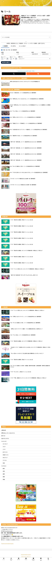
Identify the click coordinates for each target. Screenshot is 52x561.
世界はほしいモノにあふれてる (8, 433)
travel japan (3, 465)
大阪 (4, 471)
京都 (4, 474)
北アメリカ (5, 452)
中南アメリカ (5, 454)
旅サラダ (3, 435)
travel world (3, 441)
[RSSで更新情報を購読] (38, 73)
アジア (4, 446)
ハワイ (4, 449)
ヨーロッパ (5, 443)
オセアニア (5, 457)
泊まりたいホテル (5, 438)
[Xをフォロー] (14, 73)
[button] (49, 37)
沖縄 (4, 479)
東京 (4, 468)
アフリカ (4, 460)
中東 (4, 463)
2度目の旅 (3, 430)
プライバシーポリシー (26, 556)
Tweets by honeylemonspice (7, 543)
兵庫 (4, 476)
